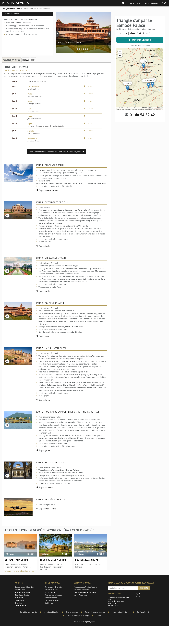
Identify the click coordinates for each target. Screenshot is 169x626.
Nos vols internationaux (53, 595)
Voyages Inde (134, 3)
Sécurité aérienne (51, 598)
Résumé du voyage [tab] (11, 60)
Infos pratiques (50, 592)
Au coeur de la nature (22, 592)
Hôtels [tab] (25, 60)
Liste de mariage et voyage (78, 615)
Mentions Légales (51, 612)
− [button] (120, 55)
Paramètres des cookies (95, 612)
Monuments (19, 598)
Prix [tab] (33, 60)
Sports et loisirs (20, 606)
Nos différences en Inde (82, 590)
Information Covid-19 (121, 612)
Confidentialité (143, 612)
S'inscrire (144, 588)
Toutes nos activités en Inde (24, 587)
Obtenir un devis (141, 39)
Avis (146, 3)
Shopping (18, 603)
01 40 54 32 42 (142, 114)
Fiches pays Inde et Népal (54, 587)
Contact (155, 3)
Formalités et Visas (51, 590)
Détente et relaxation (22, 595)
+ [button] (120, 51)
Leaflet (119, 108)
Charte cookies (72, 612)
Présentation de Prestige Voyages (85, 587)
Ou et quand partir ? (52, 600)
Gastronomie (19, 600)
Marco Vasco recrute (81, 595)
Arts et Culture (20, 590)
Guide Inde (49, 603)
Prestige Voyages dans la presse (85, 592)
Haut (160, 618)
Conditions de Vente (28, 612)
